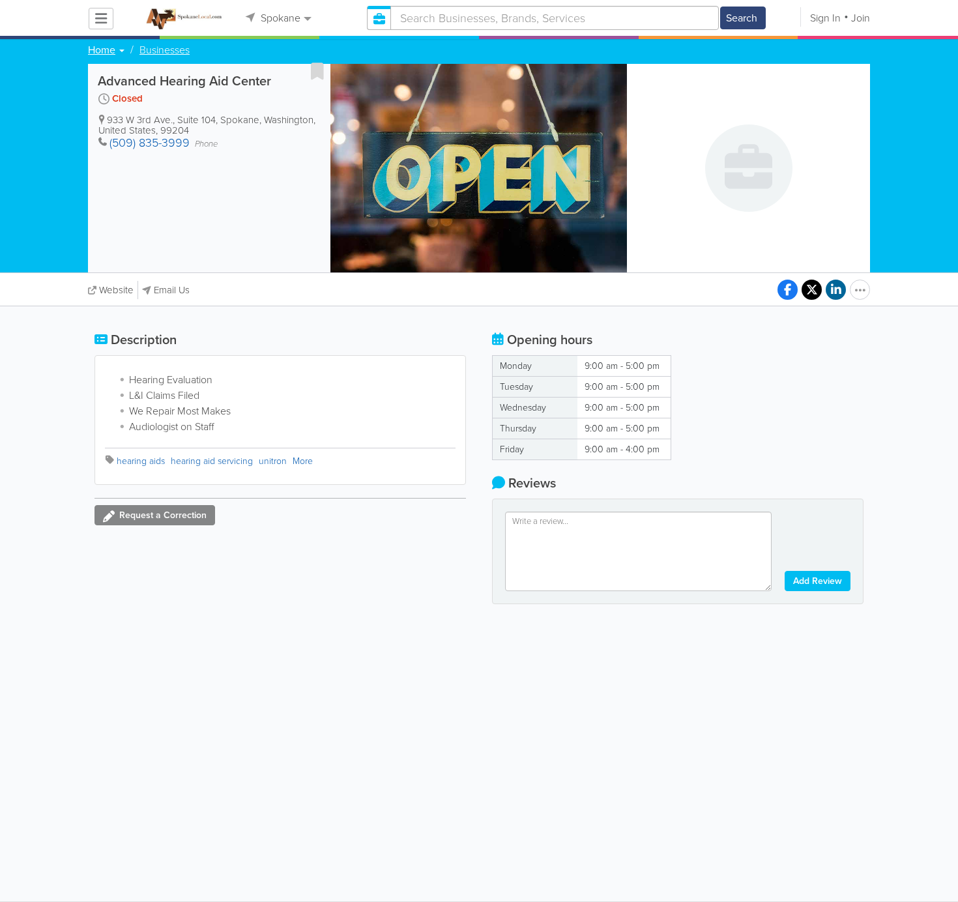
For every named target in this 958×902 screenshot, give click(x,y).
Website (116, 290)
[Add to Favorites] (317, 71)
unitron (273, 461)
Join (860, 17)
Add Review (817, 581)
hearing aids (141, 461)
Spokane (279, 17)
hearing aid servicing (212, 461)
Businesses (164, 50)
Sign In (825, 17)
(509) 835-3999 (149, 142)
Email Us (172, 290)
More (303, 461)
